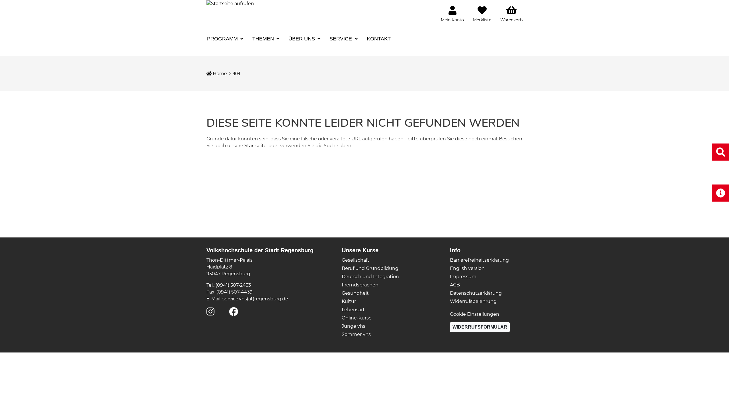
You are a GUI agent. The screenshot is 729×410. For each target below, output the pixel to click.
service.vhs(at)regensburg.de (255, 299)
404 (236, 73)
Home (219, 73)
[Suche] (720, 152)
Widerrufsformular (479, 327)
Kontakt (379, 39)
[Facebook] (233, 313)
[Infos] (720, 193)
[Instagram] (210, 313)
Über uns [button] (302, 39)
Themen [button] (263, 39)
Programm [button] (223, 39)
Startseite (255, 145)
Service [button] (341, 39)
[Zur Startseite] (230, 3)
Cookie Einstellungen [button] (474, 314)
